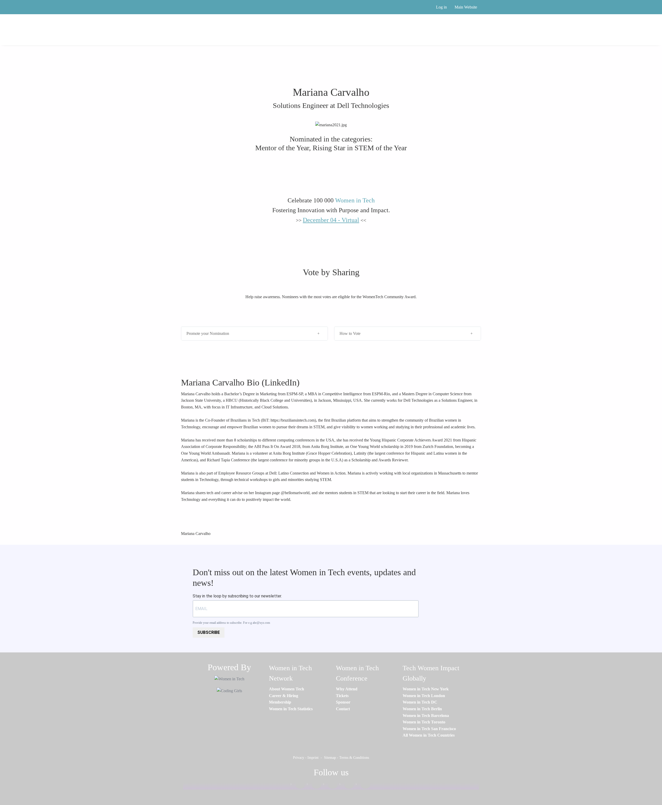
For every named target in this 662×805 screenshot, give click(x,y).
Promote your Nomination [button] (207, 333)
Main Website (466, 7)
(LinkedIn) (280, 382)
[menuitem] (286, 689)
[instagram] (330, 785)
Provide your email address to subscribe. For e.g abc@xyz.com (231, 623)
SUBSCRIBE (208, 632)
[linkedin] (314, 785)
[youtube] (363, 785)
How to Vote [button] (350, 333)
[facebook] (297, 785)
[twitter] (346, 785)
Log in (441, 7)
